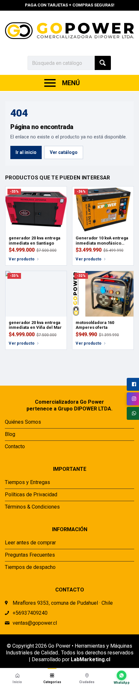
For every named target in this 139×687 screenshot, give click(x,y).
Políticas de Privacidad (31, 494)
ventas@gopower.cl (35, 623)
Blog (10, 434)
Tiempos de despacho (30, 567)
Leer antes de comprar (30, 543)
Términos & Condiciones (32, 507)
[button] (52, 677)
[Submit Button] (103, 63)
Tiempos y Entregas (27, 482)
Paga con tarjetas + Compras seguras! (69, 5)
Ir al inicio (26, 152)
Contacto (69, 13)
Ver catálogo (64, 152)
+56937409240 (30, 613)
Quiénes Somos (23, 422)
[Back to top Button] (112, 232)
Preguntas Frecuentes (30, 555)
